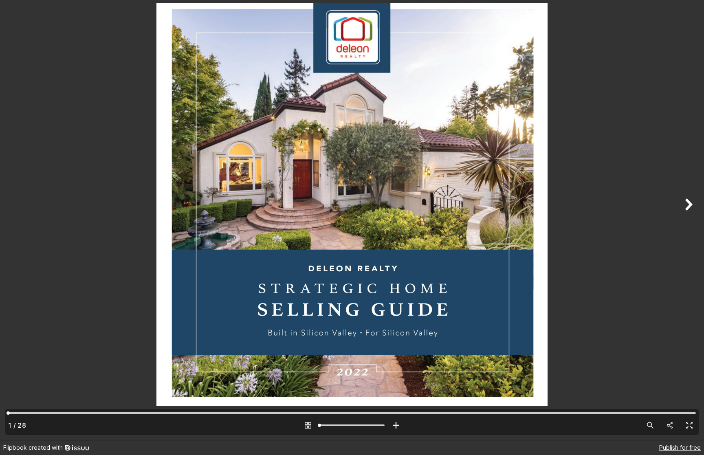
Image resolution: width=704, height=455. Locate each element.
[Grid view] (308, 425)
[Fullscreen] (689, 425)
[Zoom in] (396, 425)
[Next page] (687, 220)
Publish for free (680, 447)
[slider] (352, 425)
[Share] (670, 425)
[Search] (650, 425)
